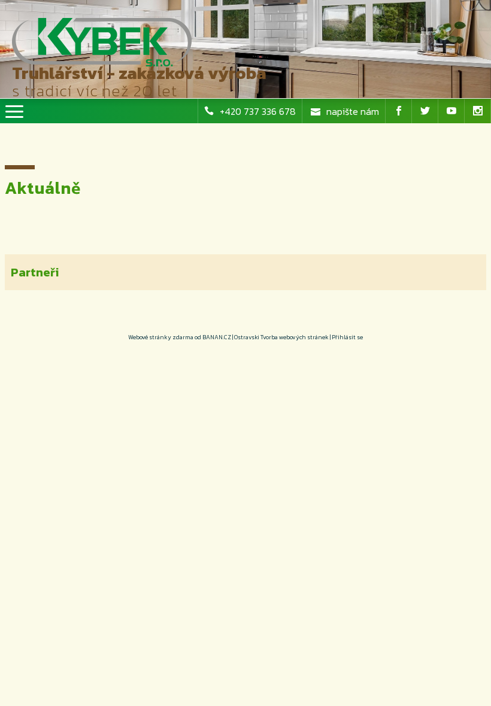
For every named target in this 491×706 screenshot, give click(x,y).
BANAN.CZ (216, 337)
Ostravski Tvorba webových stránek (281, 337)
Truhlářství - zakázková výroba (139, 73)
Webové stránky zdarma (160, 337)
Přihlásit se (347, 337)
